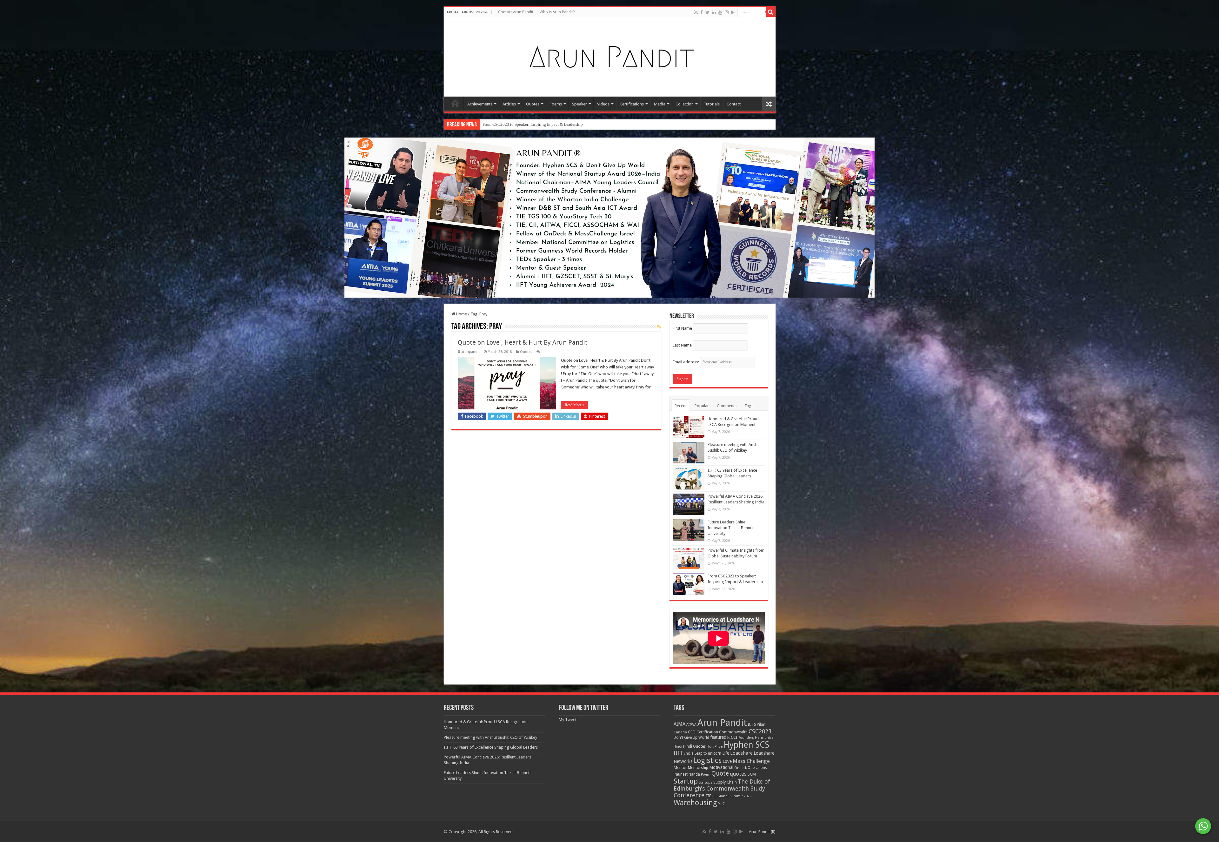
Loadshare (741, 753)
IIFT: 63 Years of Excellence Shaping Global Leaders (491, 747)
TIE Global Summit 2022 (731, 796)
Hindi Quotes (694, 746)
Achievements (479, 104)
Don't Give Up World (691, 737)
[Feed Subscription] (659, 326)
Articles (509, 104)
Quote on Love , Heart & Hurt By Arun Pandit (523, 342)
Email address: (686, 362)
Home (455, 103)
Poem (705, 774)
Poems (556, 104)
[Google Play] (732, 12)
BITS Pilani (757, 724)
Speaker (579, 104)
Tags (748, 405)
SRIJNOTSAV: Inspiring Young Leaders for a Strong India (532, 124)
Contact (734, 104)
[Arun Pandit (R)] (609, 55)
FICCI (732, 737)
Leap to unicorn (708, 753)
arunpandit (470, 352)
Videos (603, 104)
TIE (708, 796)
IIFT (678, 753)
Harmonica (764, 738)
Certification (707, 732)
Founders (746, 738)
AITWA (691, 725)
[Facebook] (701, 12)
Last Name (682, 345)
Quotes (532, 104)
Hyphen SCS (746, 745)
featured (718, 737)
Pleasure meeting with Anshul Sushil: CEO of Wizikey (490, 737)
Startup (686, 781)
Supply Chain (725, 782)
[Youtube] (720, 12)
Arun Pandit (722, 722)
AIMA (679, 724)
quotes (738, 774)
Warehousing (695, 802)
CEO (692, 732)
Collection (685, 104)
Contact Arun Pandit (515, 12)
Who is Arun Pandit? (557, 12)
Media (659, 104)
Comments (726, 405)
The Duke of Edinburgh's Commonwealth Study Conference (722, 788)
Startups (705, 782)
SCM (752, 774)
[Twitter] (707, 12)
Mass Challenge (751, 761)
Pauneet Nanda (687, 774)
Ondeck (740, 768)
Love (727, 761)
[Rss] (696, 12)
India (689, 753)
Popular (702, 405)
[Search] (771, 12)
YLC (721, 803)
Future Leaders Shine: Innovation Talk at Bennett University (731, 528)
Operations (757, 767)
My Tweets (568, 719)
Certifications (632, 104)
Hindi (678, 746)
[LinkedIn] (713, 12)
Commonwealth (733, 732)
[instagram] (726, 12)
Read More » (574, 405)
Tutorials (712, 104)
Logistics (707, 760)
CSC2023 (760, 731)
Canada (680, 732)
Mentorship (698, 767)
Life (725, 753)
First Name (682, 328)
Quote (720, 773)
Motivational (721, 767)
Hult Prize (715, 746)
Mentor (680, 767)
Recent (681, 405)
